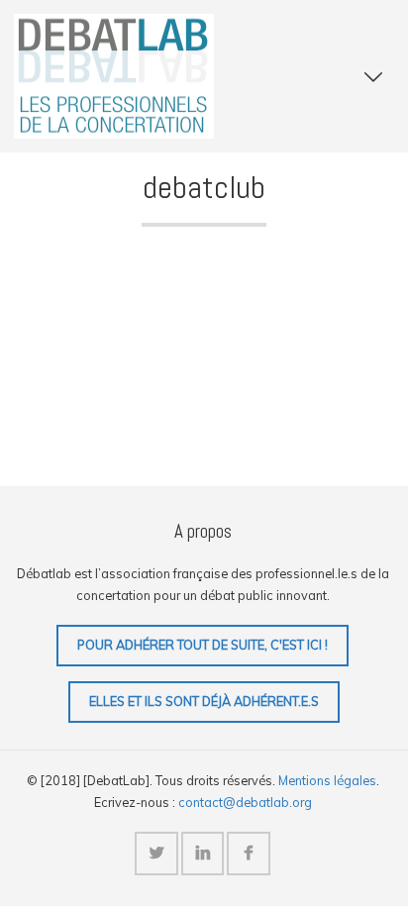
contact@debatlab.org (245, 802)
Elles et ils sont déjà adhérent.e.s (204, 701)
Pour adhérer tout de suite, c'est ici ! (202, 645)
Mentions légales (327, 780)
